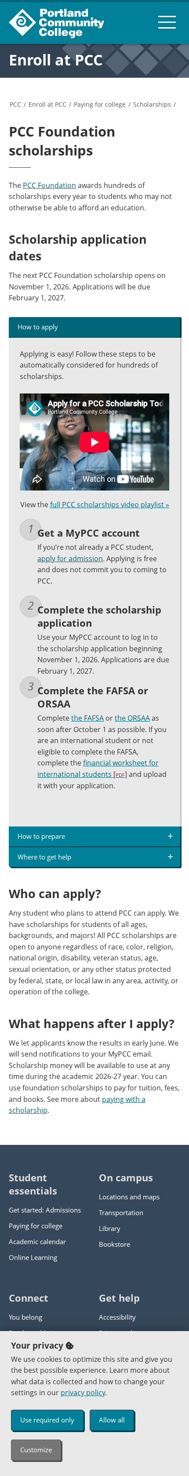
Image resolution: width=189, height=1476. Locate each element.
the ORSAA (132, 718)
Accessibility (117, 1317)
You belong (25, 1317)
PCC (15, 104)
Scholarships (152, 104)
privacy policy (83, 1392)
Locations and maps (129, 1196)
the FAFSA (87, 718)
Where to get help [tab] (44, 856)
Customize (36, 1449)
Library (109, 1228)
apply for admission (70, 558)
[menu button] (167, 22)
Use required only (47, 1419)
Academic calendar (37, 1241)
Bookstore (114, 1244)
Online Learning (33, 1257)
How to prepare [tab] (41, 836)
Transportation (121, 1212)
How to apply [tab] (38, 326)
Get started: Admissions (45, 1209)
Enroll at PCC (56, 60)
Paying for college (100, 104)
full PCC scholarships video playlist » (109, 504)
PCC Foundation (49, 185)
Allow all (112, 1419)
